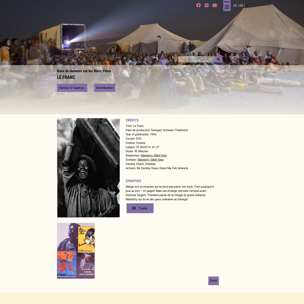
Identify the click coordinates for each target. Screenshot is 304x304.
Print (213, 281)
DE (235, 5)
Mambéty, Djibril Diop (154, 155)
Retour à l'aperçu (72, 88)
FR (247, 5)
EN (241, 5)
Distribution (104, 88)
